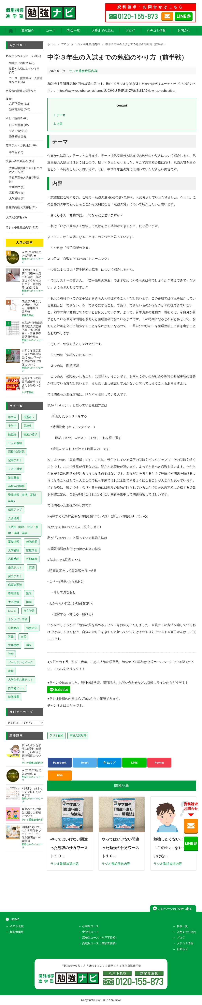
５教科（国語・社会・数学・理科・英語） (23, 530)
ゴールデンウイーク (20, 662)
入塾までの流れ (103, 30)
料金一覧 (73, 30)
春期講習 (13, 593)
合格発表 (13, 627)
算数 (11, 636)
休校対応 (31, 627)
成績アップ (15, 509)
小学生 (12, 425)
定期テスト (15, 460)
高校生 (27, 425)
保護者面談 (15, 584)
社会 (11, 653)
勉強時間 (31, 541)
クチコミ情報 (156, 30)
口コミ (12, 610)
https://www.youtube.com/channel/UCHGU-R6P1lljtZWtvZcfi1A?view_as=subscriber (116, 90)
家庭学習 (31, 550)
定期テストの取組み (18, 145)
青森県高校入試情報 (18, 207)
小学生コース (90, 926)
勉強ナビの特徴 (18, 63)
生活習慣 (13, 602)
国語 (29, 602)
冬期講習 (31, 558)
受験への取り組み (17, 161)
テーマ (59, 115)
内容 (58, 123)
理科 (29, 645)
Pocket (159, 762)
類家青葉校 (16, 109)
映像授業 (13, 696)
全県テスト (15, 567)
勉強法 (12, 434)
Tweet (85, 762)
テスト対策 (15, 468)
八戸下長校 (16, 103)
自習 (23, 636)
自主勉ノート (16, 688)
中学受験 (14, 187)
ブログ (130, 30)
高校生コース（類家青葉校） (100, 943)
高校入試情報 (16, 486)
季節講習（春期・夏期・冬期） (23, 498)
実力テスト (15, 576)
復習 (11, 670)
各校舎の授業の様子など (21, 90)
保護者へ (29, 417)
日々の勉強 (16, 125)
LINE (134, 762)
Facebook (59, 762)
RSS (60, 775)
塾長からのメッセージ (20, 56)
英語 (32, 567)
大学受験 (14, 198)
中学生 (13, 152)
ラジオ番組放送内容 (87, 44)
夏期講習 (13, 541)
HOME (15, 919)
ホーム (51, 44)
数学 (29, 593)
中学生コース (90, 931)
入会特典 (13, 518)
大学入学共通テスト (20, 679)
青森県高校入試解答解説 (24, 177)
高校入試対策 (78, 735)
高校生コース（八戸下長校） (100, 937)
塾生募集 (13, 477)
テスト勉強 (16, 130)
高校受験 (14, 192)
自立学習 (29, 610)
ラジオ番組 (56, 735)
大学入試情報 (14, 217)
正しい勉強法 (14, 118)
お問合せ (184, 30)
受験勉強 (14, 136)
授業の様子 (30, 434)
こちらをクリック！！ (69, 668)
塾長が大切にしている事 (24, 68)
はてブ (110, 762)
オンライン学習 (17, 619)
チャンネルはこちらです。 (66, 705)
